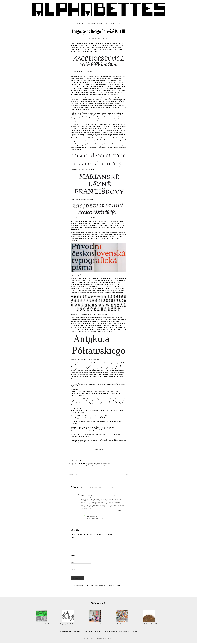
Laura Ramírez (86, 495)
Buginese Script (122, 477)
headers (101, 640)
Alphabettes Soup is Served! (41, 624)
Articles (99, 23)
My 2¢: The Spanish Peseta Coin (149, 624)
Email (73, 562)
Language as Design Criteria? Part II (81, 477)
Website (73, 569)
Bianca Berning (94, 38)
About (119, 23)
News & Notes (91, 23)
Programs (112, 23)
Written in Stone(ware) (122, 624)
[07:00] (95, 622)
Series (105, 23)
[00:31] (68, 622)
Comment (74, 537)
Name (73, 555)
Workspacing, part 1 (95, 624)
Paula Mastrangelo (108, 638)
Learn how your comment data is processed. (108, 585)
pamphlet (96, 79)
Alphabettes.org (64, 631)
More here (133, 631)
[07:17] (122, 622)
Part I (104, 320)
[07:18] (149, 622)
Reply (120, 510)
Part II (105, 84)
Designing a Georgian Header (68, 624)
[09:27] (41, 622)
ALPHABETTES (80, 23)
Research (101, 449)
